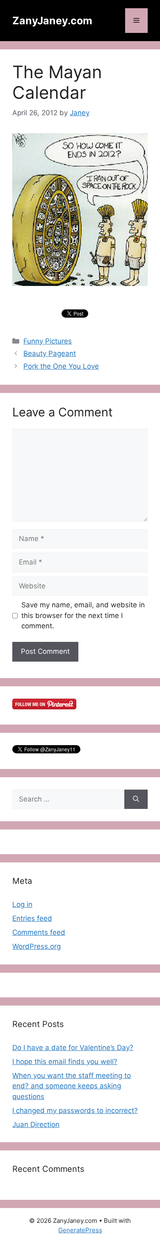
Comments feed (38, 932)
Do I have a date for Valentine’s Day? (72, 1047)
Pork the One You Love (61, 366)
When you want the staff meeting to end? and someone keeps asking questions (71, 1086)
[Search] (136, 799)
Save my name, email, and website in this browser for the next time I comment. (83, 615)
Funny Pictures (47, 341)
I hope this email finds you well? (64, 1061)
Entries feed (32, 918)
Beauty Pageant (49, 353)
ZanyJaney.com (52, 20)
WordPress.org (36, 946)
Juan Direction (35, 1124)
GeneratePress (80, 1230)
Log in (22, 904)
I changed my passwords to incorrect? (75, 1110)
